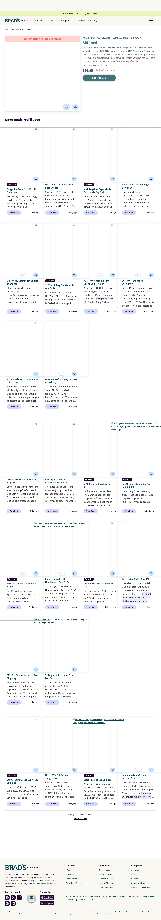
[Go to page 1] (22, 275)
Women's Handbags (25, 29)
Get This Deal (99, 78)
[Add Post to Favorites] (74, 179)
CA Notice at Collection (86, 900)
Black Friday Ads (105, 870)
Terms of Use (105, 897)
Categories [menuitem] (36, 20)
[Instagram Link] (19, 897)
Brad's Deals (10, 29)
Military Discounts (106, 874)
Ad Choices (130, 897)
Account (151, 20)
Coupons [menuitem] (65, 20)
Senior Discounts (106, 887)
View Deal (14, 212)
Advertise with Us (138, 883)
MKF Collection (135, 51)
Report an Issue (80, 818)
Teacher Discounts (106, 879)
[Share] (75, 107)
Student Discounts (106, 883)
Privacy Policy (118, 897)
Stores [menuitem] (51, 20)
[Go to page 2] (23, 275)
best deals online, (42, 883)
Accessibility (71, 879)
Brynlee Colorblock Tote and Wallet (104, 47)
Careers (134, 879)
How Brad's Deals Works (141, 887)
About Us (135, 870)
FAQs (68, 870)
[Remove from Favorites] (66, 107)
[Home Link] (17, 21)
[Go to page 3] (63, 573)
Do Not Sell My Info (74, 883)
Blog (133, 874)
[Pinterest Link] (7, 903)
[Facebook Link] (7, 897)
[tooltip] (66, 107)
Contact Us (71, 874)
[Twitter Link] (13, 897)
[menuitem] (84, 20)
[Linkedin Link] (13, 903)
